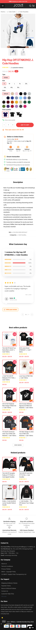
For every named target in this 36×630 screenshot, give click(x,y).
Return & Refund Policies (8, 588)
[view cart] (33, 6)
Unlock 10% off (4, 622)
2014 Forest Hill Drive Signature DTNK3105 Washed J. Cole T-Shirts (26, 405)
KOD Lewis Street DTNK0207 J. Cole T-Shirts (25, 350)
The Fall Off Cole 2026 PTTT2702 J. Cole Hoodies (25, 475)
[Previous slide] (4, 31)
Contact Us (4, 591)
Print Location (6, 109)
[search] (30, 6)
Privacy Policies (6, 569)
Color (4, 90)
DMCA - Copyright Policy (8, 571)
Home (3, 12)
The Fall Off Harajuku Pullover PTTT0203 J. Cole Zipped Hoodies (8, 475)
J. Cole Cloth (11, 12)
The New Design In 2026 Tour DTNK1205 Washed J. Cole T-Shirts (26, 433)
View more (18, 445)
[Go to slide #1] (13, 52)
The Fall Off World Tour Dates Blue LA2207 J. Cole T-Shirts (9, 350)
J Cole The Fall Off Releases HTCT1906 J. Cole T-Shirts (9, 378)
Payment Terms (6, 586)
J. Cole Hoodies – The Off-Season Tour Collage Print (26, 503)
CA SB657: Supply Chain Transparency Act (13, 574)
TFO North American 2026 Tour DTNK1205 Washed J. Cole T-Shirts (9, 433)
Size (3, 80)
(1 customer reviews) (17, 67)
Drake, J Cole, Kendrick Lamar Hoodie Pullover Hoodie (9, 503)
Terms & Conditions (7, 566)
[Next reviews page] (32, 314)
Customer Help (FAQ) (7, 594)
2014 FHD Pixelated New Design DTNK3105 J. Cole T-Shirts (9, 405)
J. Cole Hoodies (23, 12)
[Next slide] (32, 31)
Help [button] (32, 627)
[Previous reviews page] (22, 314)
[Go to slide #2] (23, 52)
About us (4, 563)
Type (3, 74)
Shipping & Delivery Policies (9, 583)
